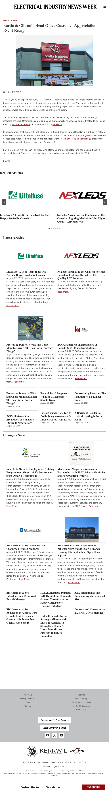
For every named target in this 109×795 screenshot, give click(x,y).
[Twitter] (54, 735)
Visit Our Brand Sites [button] (54, 727)
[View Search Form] (5, 7)
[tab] (49, 228)
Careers (27, 706)
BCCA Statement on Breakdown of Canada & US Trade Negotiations (77, 346)
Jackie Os (57, 124)
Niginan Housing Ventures (75, 138)
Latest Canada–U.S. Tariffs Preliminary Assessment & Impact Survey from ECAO (56, 416)
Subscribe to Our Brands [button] (55, 720)
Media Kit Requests (81, 706)
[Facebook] (47, 735)
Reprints (81, 695)
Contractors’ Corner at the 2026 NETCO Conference (89, 611)
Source (6, 161)
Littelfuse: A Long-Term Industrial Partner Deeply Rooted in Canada (25, 216)
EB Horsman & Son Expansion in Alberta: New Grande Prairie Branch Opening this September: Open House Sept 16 (79, 550)
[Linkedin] (61, 735)
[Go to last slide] (4, 202)
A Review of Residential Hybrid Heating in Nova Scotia (88, 416)
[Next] (105, 202)
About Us (28, 695)
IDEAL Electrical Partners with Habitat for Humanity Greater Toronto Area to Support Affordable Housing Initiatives (55, 599)
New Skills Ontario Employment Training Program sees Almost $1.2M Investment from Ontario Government (30, 472)
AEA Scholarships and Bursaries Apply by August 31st (89, 596)
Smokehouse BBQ (21, 124)
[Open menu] (105, 6)
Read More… (12, 305)
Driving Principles (27, 698)
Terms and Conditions (81, 702)
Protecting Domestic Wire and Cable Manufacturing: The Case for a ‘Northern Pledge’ (30, 348)
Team (28, 702)
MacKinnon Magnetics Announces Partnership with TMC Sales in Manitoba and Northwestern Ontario (81, 472)
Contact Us (81, 710)
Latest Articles (10, 21)
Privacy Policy (81, 698)
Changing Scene (14, 434)
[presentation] (26, 195)
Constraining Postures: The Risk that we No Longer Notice (90, 397)
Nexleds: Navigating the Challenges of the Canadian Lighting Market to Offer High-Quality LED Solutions (81, 218)
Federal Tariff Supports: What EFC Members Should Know (54, 397)
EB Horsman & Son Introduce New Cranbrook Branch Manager (26, 547)
